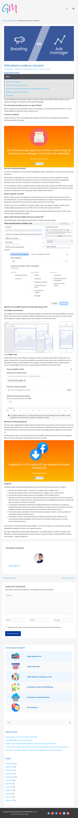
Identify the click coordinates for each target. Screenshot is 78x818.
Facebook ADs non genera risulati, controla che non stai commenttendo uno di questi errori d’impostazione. (37, 747)
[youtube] (61, 813)
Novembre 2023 (10, 764)
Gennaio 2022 (10, 770)
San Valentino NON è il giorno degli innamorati (19, 740)
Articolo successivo (69, 578)
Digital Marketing (28, 69)
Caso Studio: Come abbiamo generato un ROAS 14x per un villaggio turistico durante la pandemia (34, 750)
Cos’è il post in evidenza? (13, 82)
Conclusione (9, 95)
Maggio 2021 (9, 790)
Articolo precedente (9, 578)
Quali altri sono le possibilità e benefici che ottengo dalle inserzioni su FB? (27, 89)
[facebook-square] (49, 813)
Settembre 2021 (10, 777)
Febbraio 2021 (10, 800)
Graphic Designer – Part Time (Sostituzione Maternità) (21, 737)
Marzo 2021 (9, 797)
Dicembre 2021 (10, 774)
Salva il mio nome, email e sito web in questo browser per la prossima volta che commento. (34, 627)
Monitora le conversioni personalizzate (17, 92)
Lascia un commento (44, 69)
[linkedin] (57, 813)
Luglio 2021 (9, 784)
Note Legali (25, 814)
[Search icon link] (67, 8)
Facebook (35, 69)
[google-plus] (68, 813)
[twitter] (65, 813)
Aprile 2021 (9, 794)
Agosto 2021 (9, 780)
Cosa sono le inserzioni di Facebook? (17, 85)
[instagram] (53, 813)
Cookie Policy (18, 814)
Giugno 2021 (9, 787)
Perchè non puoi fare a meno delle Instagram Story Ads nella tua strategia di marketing (31, 744)
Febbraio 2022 (10, 767)
